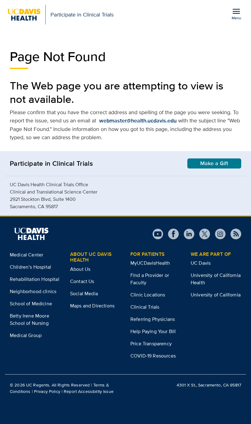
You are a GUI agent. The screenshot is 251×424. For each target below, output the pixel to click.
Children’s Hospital (30, 266)
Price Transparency (151, 343)
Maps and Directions (92, 305)
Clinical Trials (144, 306)
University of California (216, 294)
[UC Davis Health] (31, 233)
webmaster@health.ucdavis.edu (138, 121)
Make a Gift (214, 163)
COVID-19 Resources (153, 355)
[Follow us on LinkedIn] (186, 234)
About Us (80, 269)
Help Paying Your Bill (153, 331)
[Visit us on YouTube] (157, 234)
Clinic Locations (147, 294)
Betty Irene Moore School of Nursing (29, 319)
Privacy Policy (47, 391)
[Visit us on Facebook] (171, 234)
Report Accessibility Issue (89, 391)
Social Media (84, 293)
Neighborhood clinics (33, 291)
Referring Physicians (152, 319)
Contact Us (82, 281)
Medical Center (26, 254)
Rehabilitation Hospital (34, 279)
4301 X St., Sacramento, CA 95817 (209, 385)
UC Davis (201, 262)
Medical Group (26, 335)
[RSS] (233, 234)
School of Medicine (31, 303)
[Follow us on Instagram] (218, 234)
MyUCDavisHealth (150, 262)
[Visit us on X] (202, 234)
